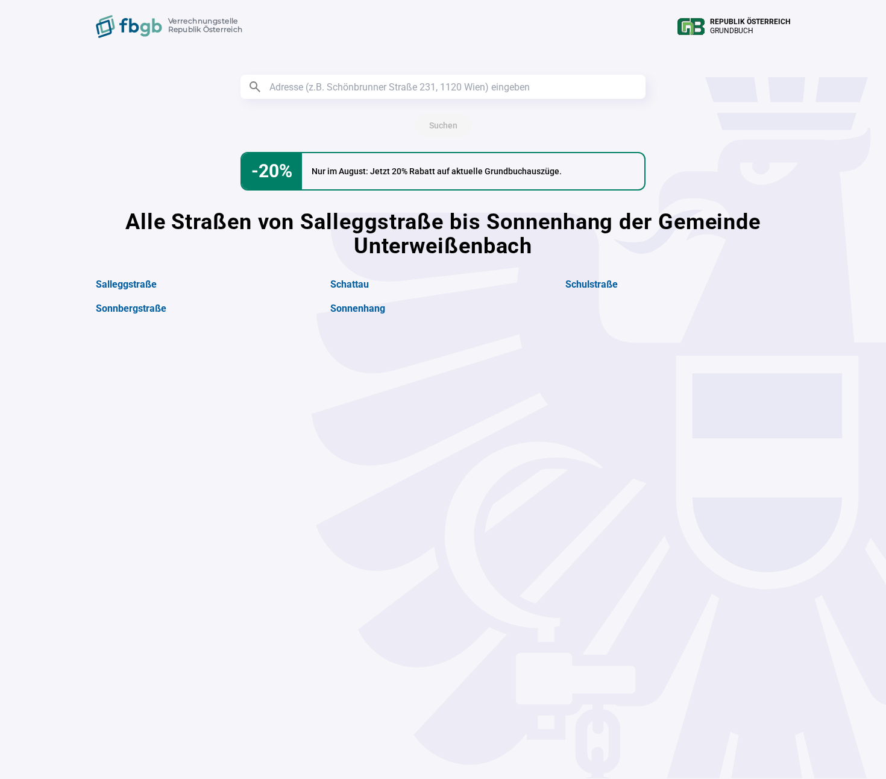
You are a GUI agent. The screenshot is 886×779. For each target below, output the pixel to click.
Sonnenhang (357, 308)
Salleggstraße (126, 284)
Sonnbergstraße (131, 308)
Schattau (349, 284)
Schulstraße (591, 284)
